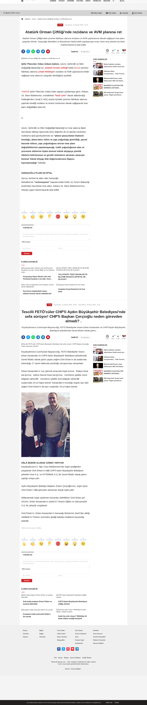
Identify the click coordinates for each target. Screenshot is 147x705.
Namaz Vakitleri (98, 643)
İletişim (66, 658)
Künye (60, 658)
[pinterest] (48, 51)
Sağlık (41, 633)
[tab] (27, 228)
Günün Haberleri (80, 633)
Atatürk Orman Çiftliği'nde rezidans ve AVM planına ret (55, 19)
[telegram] (38, 51)
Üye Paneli (138, 13)
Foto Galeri (112, 13)
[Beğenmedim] (49, 213)
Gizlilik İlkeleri (86, 658)
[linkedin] (43, 51)
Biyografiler (61, 640)
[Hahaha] (66, 213)
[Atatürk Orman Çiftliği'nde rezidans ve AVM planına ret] (40, 58)
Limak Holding (45, 71)
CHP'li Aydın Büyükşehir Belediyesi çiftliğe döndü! (72, 603)
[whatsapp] (33, 51)
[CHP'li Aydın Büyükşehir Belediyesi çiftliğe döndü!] (73, 596)
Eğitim (41, 630)
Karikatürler (79, 643)
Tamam (116, 702)
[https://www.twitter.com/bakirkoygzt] (63, 649)
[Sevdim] (41, 213)
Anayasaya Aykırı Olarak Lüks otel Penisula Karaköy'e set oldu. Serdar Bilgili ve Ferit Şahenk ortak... (37, 278)
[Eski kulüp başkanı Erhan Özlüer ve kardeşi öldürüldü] (38, 596)
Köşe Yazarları (62, 637)
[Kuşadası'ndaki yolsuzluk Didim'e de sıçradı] (38, 610)
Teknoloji (42, 637)
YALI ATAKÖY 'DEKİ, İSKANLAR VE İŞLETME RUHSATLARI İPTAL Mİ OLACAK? (72, 275)
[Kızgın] (58, 213)
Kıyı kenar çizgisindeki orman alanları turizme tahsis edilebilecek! (37, 292)
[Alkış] (33, 213)
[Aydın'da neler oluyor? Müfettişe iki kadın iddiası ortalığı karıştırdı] (73, 611)
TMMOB (25, 91)
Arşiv (76, 637)
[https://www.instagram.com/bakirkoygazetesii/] (68, 649)
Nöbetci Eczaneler (99, 640)
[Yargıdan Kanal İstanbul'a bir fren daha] (73, 285)
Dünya (25, 630)
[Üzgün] (83, 213)
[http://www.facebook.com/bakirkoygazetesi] (58, 649)
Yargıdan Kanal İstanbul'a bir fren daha (71, 290)
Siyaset (25, 637)
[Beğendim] (24, 213)
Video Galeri (97, 13)
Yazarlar (125, 13)
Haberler (27, 19)
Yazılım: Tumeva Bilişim (73, 669)
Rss (55, 658)
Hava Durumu (98, 633)
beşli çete (61, 95)
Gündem (26, 633)
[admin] (77, 649)
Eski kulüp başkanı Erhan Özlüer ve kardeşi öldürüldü (37, 603)
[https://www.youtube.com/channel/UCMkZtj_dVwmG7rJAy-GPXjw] (72, 649)
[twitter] (28, 51)
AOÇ (77, 68)
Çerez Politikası (75, 658)
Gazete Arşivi (79, 640)
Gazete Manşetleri (99, 637)
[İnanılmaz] (75, 213)
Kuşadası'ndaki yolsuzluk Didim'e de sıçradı (37, 615)
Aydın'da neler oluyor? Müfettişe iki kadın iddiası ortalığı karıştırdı (72, 617)
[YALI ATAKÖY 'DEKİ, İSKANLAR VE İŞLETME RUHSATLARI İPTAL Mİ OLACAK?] (73, 269)
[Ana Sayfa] (22, 19)
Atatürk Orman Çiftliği (56, 68)
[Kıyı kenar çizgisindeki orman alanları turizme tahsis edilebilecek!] (38, 286)
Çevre (34, 19)
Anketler (96, 630)
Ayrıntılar (109, 702)
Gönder (26, 253)
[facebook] (23, 51)
